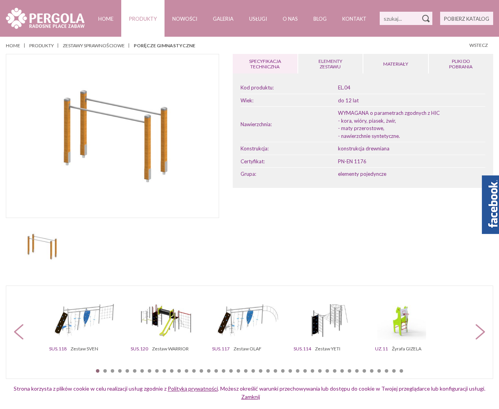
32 (327, 371)
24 (268, 371)
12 (179, 371)
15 (201, 371)
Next (480, 331)
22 (253, 371)
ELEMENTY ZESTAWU (330, 64)
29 (305, 371)
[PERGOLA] (45, 18)
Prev (18, 331)
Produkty (143, 19)
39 (379, 371)
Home (105, 19)
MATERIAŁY (395, 64)
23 (260, 371)
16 (209, 371)
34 (342, 371)
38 (371, 371)
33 (334, 371)
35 (349, 371)
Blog (320, 19)
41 (394, 371)
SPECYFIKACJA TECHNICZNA (265, 64)
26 (283, 371)
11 (171, 371)
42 (401, 371)
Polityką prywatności (193, 388)
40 (386, 371)
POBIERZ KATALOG (466, 19)
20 (238, 371)
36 (357, 371)
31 (320, 371)
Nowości (184, 19)
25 (275, 371)
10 (164, 371)
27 (290, 371)
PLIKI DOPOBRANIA (460, 64)
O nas (290, 19)
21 (246, 371)
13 (186, 371)
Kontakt (354, 19)
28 (297, 371)
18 (223, 371)
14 (194, 371)
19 (231, 371)
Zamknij (250, 396)
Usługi (258, 19)
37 (364, 371)
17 (216, 371)
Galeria (223, 19)
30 (312, 371)
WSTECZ (478, 45)
